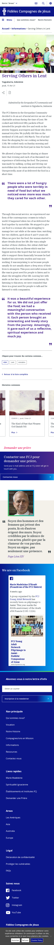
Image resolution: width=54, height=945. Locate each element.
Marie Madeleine (14, 777)
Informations (12, 745)
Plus (13, 432)
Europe (9, 837)
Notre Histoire (13, 731)
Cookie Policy (36, 940)
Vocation (10, 724)
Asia (5, 362)
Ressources (11, 751)
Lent (12, 362)
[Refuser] (50, 936)
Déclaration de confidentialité (20, 857)
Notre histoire (45, 19)
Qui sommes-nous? (26, 19)
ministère (21, 362)
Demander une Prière (16, 798)
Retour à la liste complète (16, 374)
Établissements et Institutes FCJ (21, 791)
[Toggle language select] (50, 3)
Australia (10, 831)
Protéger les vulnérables (18, 863)
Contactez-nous (10, 477)
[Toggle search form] (43, 3)
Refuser (25, 940)
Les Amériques (13, 817)
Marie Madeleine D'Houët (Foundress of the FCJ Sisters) (26, 585)
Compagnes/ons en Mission (19, 738)
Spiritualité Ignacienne (17, 784)
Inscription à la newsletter (17, 698)
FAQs (8, 870)
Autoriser (15, 940)
